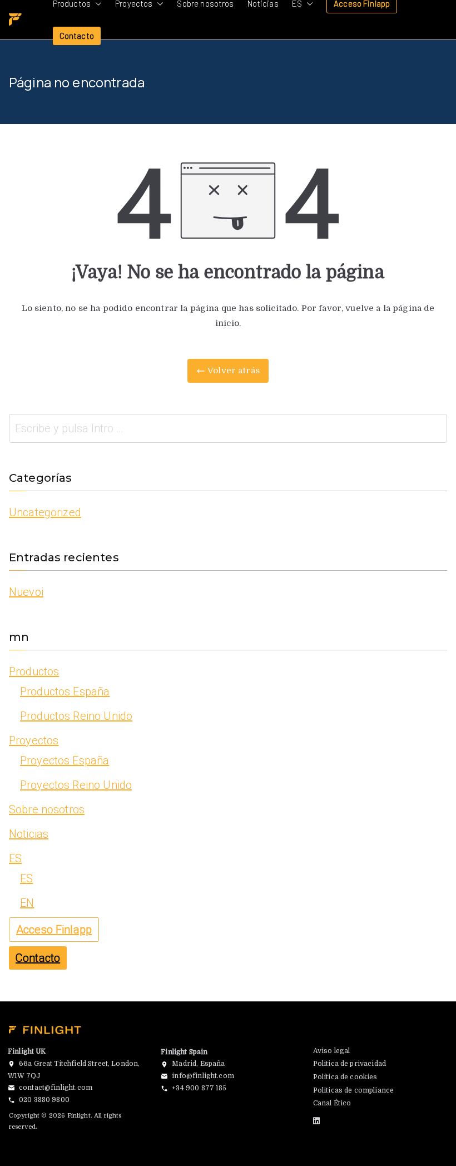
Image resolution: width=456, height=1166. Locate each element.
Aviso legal (331, 1051)
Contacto (77, 36)
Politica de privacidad (349, 1064)
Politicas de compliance (353, 1090)
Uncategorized (45, 512)
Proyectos (33, 740)
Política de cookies (345, 1077)
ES (15, 858)
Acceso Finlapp (54, 929)
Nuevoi (26, 592)
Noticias (28, 834)
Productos (34, 671)
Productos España (65, 691)
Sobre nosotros (47, 809)
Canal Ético (332, 1103)
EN (27, 903)
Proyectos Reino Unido (76, 785)
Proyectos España (64, 760)
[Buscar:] (228, 428)
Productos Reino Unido (76, 716)
